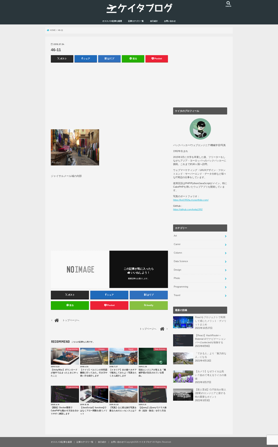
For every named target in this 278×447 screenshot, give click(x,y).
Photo (177, 278)
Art (175, 235)
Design (177, 270)
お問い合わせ (170, 21)
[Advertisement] (109, 97)
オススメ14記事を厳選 (112, 21)
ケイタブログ (145, 442)
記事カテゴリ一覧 (136, 21)
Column (178, 252)
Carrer (177, 244)
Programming (181, 286)
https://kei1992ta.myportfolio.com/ (190, 200)
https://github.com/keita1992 (188, 209)
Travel (177, 295)
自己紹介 (154, 21)
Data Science (181, 261)
